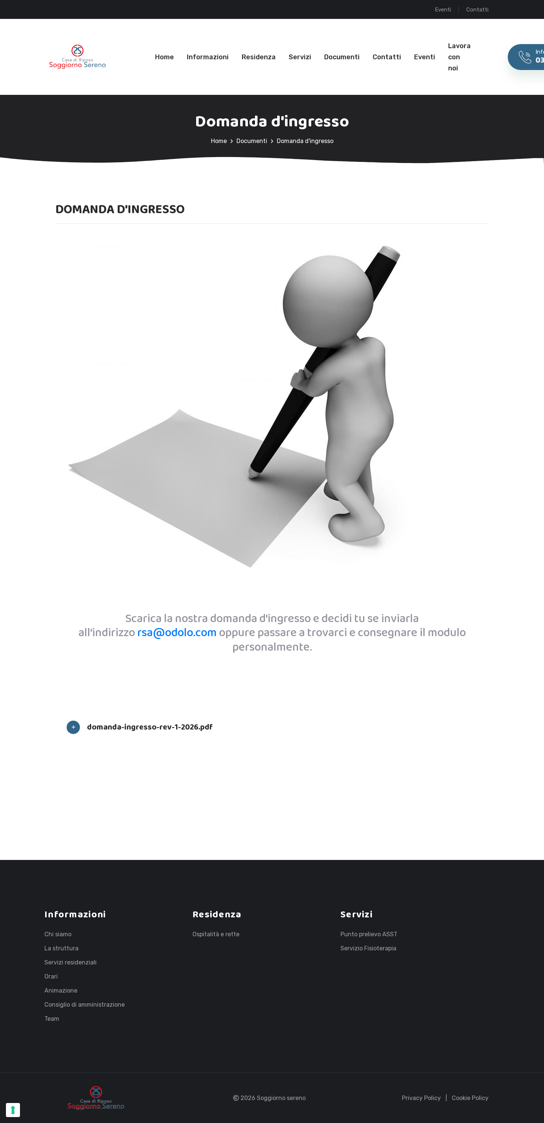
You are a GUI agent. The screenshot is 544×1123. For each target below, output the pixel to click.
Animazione (60, 991)
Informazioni (208, 57)
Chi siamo (57, 934)
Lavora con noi (459, 57)
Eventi (443, 10)
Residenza (259, 57)
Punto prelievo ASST (368, 934)
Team (51, 1019)
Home (164, 57)
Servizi (300, 57)
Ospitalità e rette (215, 934)
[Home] (77, 56)
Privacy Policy (421, 1098)
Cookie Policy (470, 1098)
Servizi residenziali (70, 963)
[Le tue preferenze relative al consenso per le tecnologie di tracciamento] (13, 1110)
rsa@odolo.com (177, 633)
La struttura (61, 948)
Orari (51, 977)
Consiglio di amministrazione (84, 1005)
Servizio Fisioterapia (368, 948)
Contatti (477, 10)
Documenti (342, 57)
